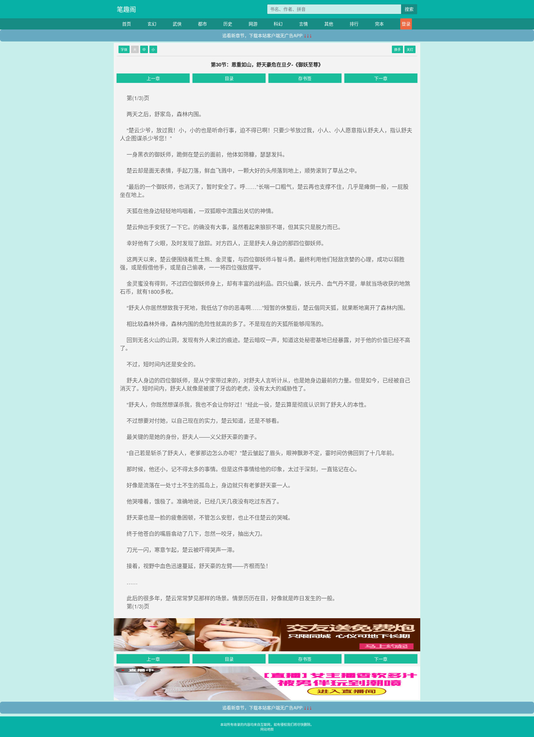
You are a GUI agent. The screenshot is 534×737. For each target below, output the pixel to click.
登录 (406, 24)
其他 (328, 24)
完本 (379, 24)
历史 (227, 24)
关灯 (410, 49)
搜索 (409, 9)
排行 (354, 24)
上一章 (153, 78)
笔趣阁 (126, 9)
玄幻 (151, 24)
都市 (202, 24)
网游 (253, 24)
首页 (126, 24)
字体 (124, 49)
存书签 (305, 78)
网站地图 (267, 729)
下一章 (380, 78)
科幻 (278, 24)
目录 (229, 78)
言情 (303, 24)
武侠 (177, 24)
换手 (397, 49)
